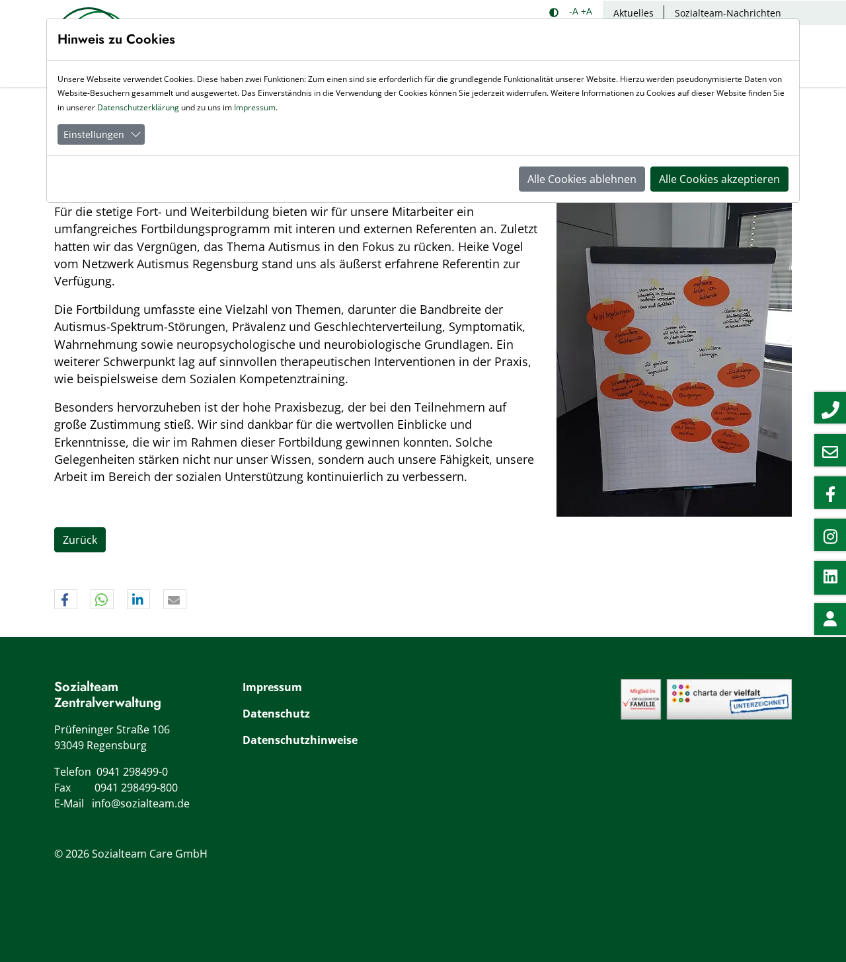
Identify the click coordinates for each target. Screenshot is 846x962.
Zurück (80, 540)
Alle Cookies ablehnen (581, 179)
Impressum (272, 687)
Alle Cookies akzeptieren (719, 179)
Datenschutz (276, 713)
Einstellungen (93, 134)
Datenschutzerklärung (138, 107)
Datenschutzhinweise (300, 740)
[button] (66, 600)
